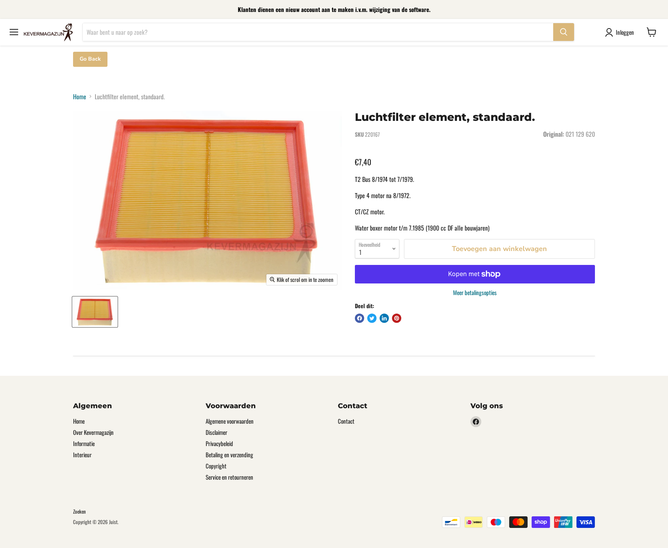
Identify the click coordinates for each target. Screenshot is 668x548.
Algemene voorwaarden (230, 421)
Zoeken (79, 511)
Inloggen (625, 32)
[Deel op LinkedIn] (384, 318)
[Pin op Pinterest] (396, 318)
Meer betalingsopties (475, 292)
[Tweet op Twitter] (372, 318)
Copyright (216, 465)
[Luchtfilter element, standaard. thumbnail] (95, 312)
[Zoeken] (563, 32)
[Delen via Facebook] (359, 318)
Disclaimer (216, 432)
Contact (346, 421)
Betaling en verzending (229, 454)
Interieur (82, 454)
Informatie (84, 443)
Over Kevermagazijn (93, 432)
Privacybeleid (219, 443)
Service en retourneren (229, 477)
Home (79, 96)
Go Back (90, 59)
